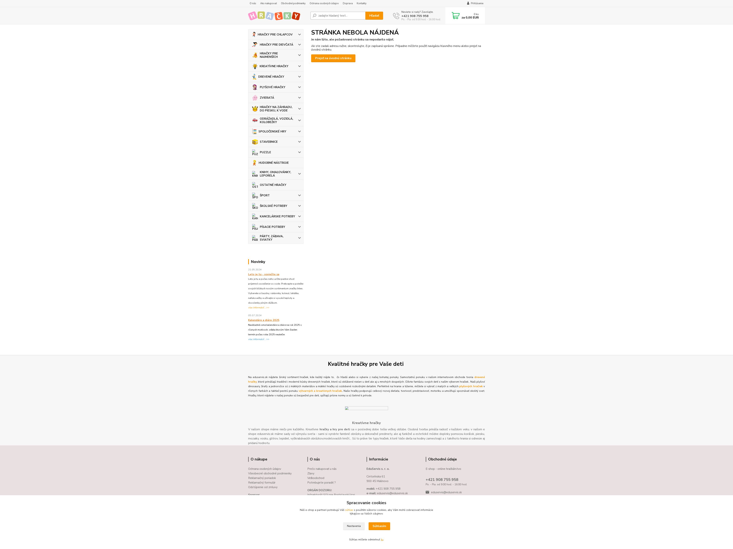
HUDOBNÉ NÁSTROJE (274, 163)
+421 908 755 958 (415, 16)
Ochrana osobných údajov (324, 3)
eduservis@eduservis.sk (446, 492)
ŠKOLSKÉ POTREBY (273, 206)
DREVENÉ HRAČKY (271, 77)
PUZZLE (265, 152)
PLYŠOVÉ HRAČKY (272, 87)
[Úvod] (277, 16)
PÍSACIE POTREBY (272, 227)
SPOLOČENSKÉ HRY (272, 131)
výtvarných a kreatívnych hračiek (320, 391)
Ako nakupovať (268, 3)
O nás (253, 3)
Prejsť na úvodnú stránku (333, 58)
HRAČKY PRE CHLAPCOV (275, 34)
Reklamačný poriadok (262, 478)
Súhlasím (379, 526)
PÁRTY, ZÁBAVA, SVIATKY (271, 238)
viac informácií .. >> (258, 307)
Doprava (348, 3)
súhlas (349, 510)
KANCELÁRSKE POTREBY (277, 216)
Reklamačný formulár (261, 483)
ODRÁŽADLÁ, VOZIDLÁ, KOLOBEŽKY (276, 120)
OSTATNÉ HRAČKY (273, 185)
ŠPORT (265, 195)
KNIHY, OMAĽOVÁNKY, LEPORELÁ (275, 173)
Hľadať (374, 16)
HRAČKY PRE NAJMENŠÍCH (269, 55)
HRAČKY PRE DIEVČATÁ (276, 45)
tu (382, 539)
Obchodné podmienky (293, 3)
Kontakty (361, 3)
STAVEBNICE (269, 142)
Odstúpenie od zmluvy (263, 487)
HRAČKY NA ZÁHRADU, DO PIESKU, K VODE (276, 108)
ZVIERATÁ (267, 98)
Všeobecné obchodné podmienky (270, 473)
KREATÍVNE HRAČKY (274, 66)
